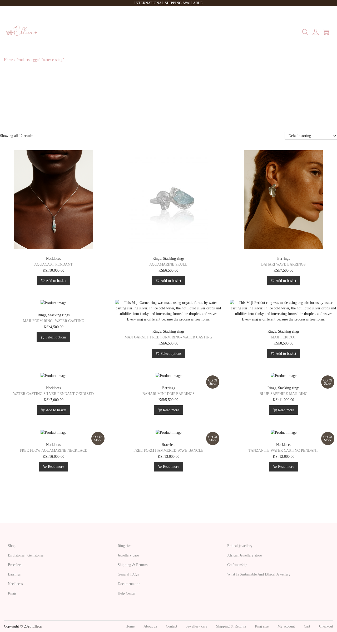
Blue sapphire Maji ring (284, 394)
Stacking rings (173, 259)
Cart (307, 626)
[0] (326, 32)
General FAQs (128, 574)
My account (286, 626)
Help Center (127, 593)
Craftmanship (237, 565)
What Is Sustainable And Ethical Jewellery (258, 574)
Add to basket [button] (56, 281)
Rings (156, 259)
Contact (171, 626)
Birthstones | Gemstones (25, 555)
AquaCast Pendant (53, 264)
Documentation (129, 584)
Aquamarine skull (168, 264)
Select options (56, 337)
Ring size (124, 546)
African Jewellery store (244, 555)
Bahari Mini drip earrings (168, 394)
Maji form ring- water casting (53, 321)
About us (150, 626)
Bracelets (168, 445)
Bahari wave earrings (283, 264)
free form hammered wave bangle (168, 450)
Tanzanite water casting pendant (283, 450)
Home (8, 60)
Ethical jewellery (239, 546)
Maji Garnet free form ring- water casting (168, 337)
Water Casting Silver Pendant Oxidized (53, 394)
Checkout (326, 626)
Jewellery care (128, 555)
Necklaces (53, 259)
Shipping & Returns (132, 565)
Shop (12, 546)
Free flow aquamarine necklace (53, 450)
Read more (171, 410)
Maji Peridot (283, 337)
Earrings (283, 259)
